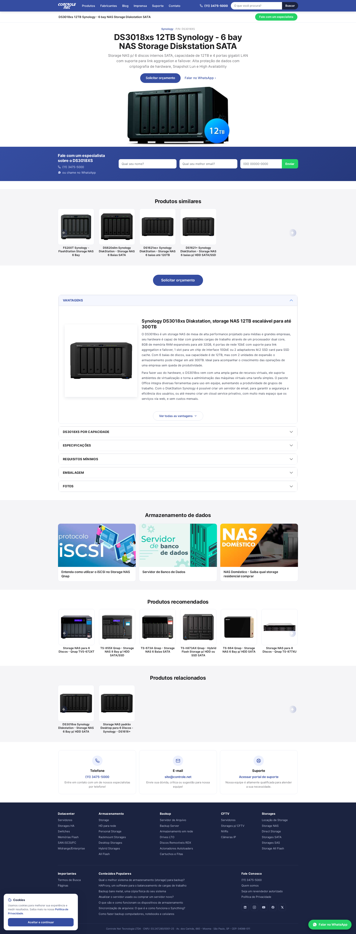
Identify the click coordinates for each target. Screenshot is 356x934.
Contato (174, 6)
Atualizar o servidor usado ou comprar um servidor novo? (136, 897)
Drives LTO (167, 837)
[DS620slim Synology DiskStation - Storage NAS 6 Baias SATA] (117, 227)
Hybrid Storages (109, 848)
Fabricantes (108, 6)
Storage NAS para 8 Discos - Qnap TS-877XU (279, 650)
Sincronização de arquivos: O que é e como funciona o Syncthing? (142, 908)
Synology (167, 28)
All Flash (104, 854)
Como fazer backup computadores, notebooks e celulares (136, 914)
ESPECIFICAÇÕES (77, 445)
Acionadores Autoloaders (176, 848)
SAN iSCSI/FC (67, 842)
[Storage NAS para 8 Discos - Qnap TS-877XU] (279, 627)
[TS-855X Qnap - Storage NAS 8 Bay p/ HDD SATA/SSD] (117, 627)
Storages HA (66, 826)
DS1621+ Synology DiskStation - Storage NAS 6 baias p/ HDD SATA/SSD (198, 251)
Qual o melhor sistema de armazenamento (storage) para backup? (142, 880)
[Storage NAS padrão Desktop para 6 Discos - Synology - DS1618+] (117, 703)
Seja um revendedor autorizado (262, 891)
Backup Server (169, 826)
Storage (104, 820)
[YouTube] (263, 907)
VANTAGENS (73, 300)
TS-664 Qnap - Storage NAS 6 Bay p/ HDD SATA (239, 650)
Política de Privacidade (256, 897)
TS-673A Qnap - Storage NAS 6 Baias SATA (158, 650)
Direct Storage (271, 831)
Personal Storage (110, 831)
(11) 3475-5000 (97, 777)
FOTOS (68, 486)
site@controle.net (178, 777)
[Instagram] (254, 907)
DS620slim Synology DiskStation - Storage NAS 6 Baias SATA (117, 251)
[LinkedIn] (245, 907)
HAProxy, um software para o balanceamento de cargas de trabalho (143, 885)
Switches (64, 831)
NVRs (224, 831)
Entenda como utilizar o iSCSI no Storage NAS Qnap (95, 574)
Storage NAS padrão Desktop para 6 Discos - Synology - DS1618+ (116, 728)
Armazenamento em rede (176, 831)
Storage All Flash (273, 848)
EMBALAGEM (73, 473)
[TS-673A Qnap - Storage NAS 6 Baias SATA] (158, 627)
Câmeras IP (228, 837)
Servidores (65, 820)
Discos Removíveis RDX (175, 842)
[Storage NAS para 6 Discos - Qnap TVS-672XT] (76, 627)
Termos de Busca (69, 880)
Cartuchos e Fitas (171, 854)
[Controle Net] (67, 6)
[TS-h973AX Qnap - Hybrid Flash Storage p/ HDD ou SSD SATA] (198, 627)
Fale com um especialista (276, 17)
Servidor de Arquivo (173, 820)
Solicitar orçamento (160, 78)
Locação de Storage (275, 820)
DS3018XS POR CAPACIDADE (86, 432)
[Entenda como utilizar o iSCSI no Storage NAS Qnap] (97, 545)
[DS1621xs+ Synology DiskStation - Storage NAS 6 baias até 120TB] (157, 227)
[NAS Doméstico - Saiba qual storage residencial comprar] (259, 545)
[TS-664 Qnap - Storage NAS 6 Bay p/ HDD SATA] (239, 627)
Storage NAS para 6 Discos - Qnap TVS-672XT (76, 650)
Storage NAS (270, 826)
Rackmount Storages (112, 837)
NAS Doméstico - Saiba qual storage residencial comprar (251, 574)
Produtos (88, 6)
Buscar (290, 5)
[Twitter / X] (282, 907)
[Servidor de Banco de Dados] (178, 545)
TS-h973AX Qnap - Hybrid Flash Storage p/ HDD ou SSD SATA (198, 651)
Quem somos (250, 885)
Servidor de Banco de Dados (163, 572)
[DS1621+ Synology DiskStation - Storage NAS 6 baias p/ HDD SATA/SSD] (198, 227)
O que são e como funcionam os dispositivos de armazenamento (141, 902)
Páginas (63, 885)
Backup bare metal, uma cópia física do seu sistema (132, 891)
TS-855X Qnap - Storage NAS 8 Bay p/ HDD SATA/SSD (117, 651)
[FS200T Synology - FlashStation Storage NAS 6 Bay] (76, 227)
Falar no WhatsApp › (200, 78)
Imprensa (140, 6)
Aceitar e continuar (41, 922)
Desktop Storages (110, 842)
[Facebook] (273, 907)
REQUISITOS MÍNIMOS (80, 459)
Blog (125, 6)
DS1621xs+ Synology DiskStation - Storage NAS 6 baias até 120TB (158, 251)
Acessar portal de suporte (258, 777)
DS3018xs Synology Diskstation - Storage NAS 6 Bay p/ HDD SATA (76, 728)
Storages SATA (271, 837)
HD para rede (107, 826)
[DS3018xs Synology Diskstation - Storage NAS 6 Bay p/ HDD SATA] (76, 703)
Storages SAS (271, 842)
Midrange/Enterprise (71, 848)
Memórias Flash (68, 837)
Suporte (158, 6)
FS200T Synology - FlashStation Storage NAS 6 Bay (76, 251)
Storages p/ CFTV (232, 826)
